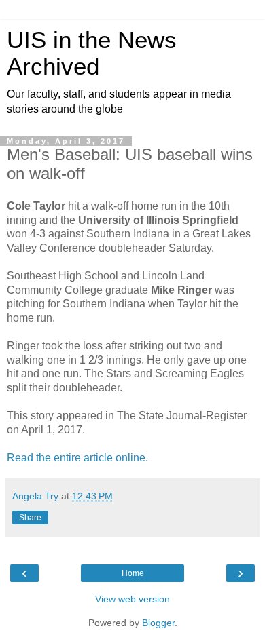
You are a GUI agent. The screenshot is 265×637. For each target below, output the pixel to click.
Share (30, 517)
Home (133, 573)
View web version (132, 599)
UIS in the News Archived (92, 53)
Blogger (158, 622)
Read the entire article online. (77, 457)
